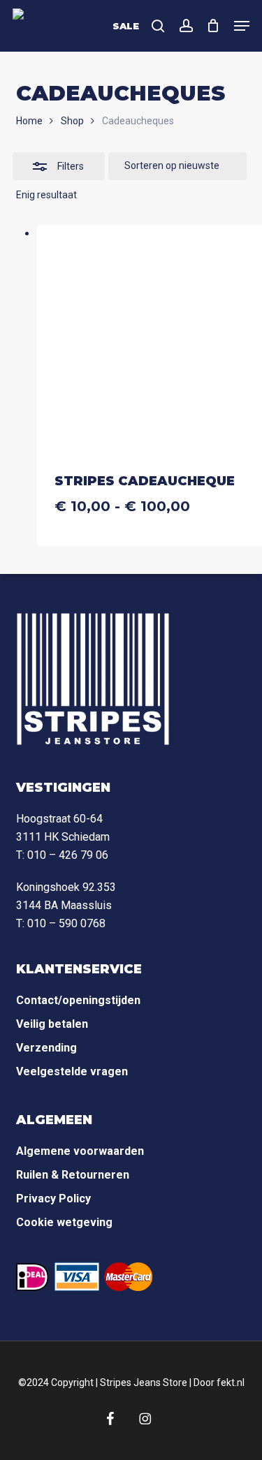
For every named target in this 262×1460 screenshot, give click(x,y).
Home (29, 120)
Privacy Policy (53, 1198)
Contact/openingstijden (78, 1000)
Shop (72, 120)
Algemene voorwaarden (80, 1151)
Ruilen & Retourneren (72, 1174)
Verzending (46, 1047)
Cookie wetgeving (64, 1222)
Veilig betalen (52, 1024)
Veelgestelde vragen (72, 1071)
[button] (241, 26)
